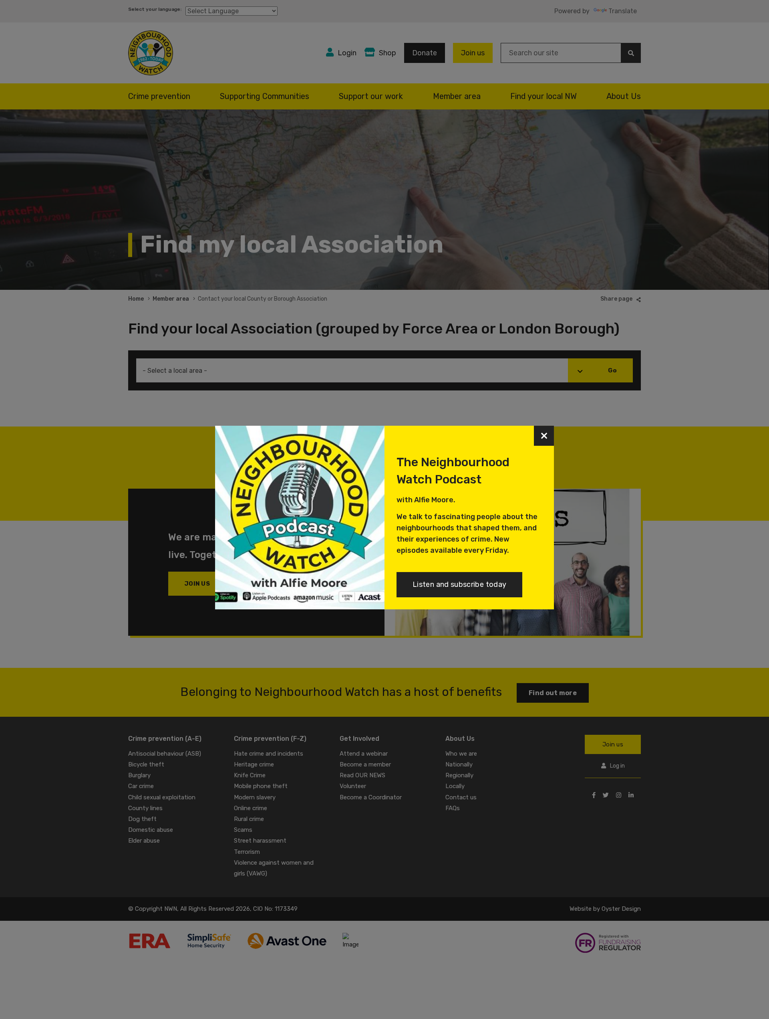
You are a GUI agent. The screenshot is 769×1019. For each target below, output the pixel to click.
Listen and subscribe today (459, 584)
